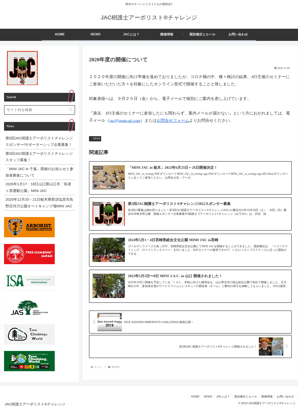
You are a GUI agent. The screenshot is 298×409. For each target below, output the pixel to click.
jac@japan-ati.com (124, 120)
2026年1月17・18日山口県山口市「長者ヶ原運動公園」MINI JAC (38, 187)
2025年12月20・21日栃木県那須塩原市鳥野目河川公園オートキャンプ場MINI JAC (39, 202)
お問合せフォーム (173, 120)
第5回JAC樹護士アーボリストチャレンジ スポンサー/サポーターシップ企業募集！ (39, 141)
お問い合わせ (285, 396)
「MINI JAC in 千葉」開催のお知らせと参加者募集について (39, 172)
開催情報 (267, 396)
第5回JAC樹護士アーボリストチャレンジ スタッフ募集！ (39, 157)
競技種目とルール (245, 396)
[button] (70, 109)
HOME (195, 396)
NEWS (96, 138)
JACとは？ (223, 396)
